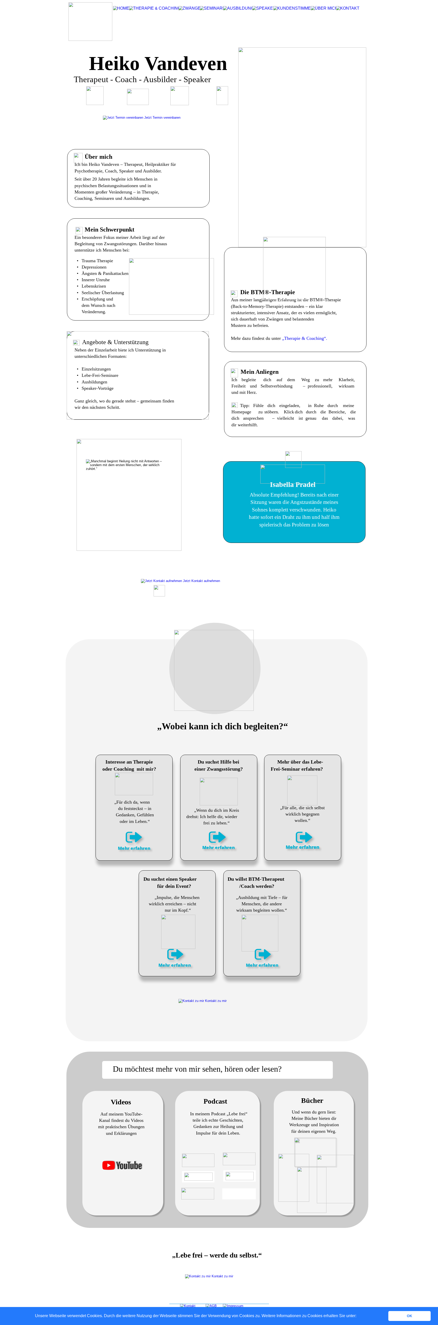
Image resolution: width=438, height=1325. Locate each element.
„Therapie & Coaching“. (304, 338)
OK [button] (409, 1316)
